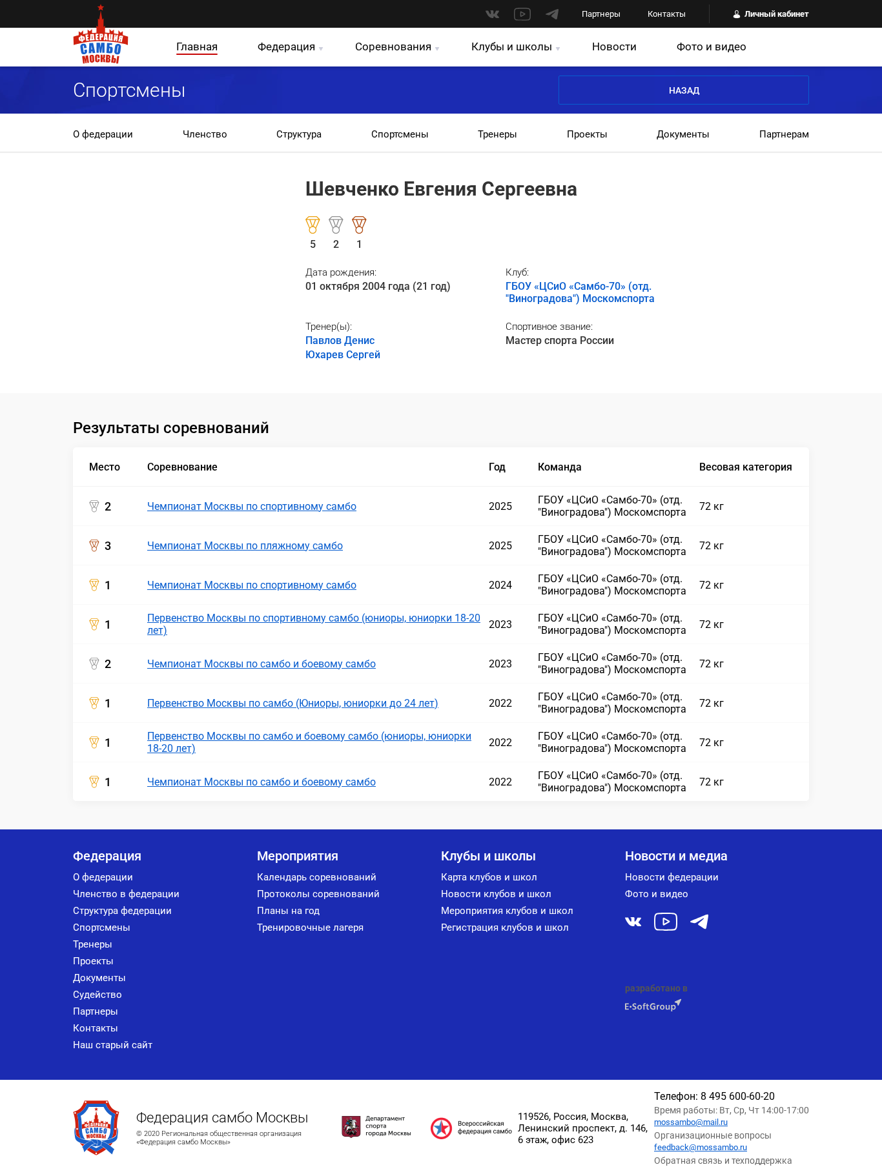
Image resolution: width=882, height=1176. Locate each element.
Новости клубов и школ (496, 894)
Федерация (286, 46)
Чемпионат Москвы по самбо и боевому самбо (261, 664)
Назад (684, 90)
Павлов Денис (339, 340)
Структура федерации (122, 911)
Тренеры (497, 134)
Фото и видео (711, 46)
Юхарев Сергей (342, 355)
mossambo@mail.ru (691, 1122)
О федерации (103, 134)
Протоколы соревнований (318, 894)
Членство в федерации (126, 894)
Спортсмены (400, 134)
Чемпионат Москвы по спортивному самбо (251, 506)
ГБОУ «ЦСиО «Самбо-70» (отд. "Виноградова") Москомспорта (580, 292)
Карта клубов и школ (489, 877)
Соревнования (393, 46)
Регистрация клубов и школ (505, 927)
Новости (614, 46)
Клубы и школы (511, 46)
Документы (683, 134)
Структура (299, 134)
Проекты (587, 134)
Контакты (667, 14)
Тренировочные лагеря (310, 927)
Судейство (97, 994)
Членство (205, 134)
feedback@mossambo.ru (700, 1147)
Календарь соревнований (316, 877)
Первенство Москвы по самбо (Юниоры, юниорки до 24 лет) (292, 703)
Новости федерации (672, 877)
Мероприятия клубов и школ (507, 911)
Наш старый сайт (112, 1045)
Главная (197, 46)
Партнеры (601, 14)
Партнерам (784, 134)
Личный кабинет (776, 14)
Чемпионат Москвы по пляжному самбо (245, 546)
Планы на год (288, 911)
